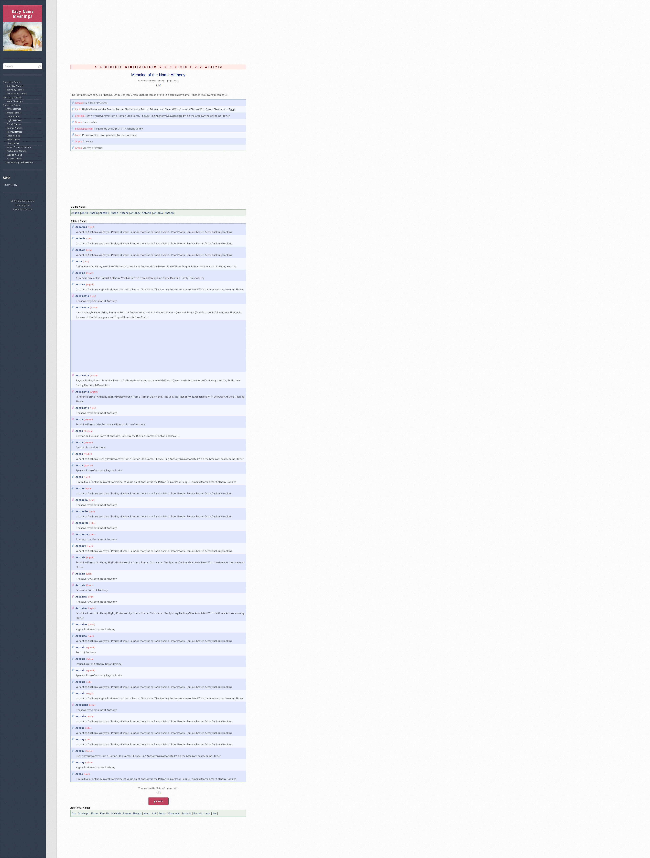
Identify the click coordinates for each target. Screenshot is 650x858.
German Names (14, 127)
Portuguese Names (16, 150)
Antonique (81, 704)
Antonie (80, 585)
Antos (79, 773)
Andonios (81, 226)
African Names (13, 108)
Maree (94, 813)
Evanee (127, 813)
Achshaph (83, 813)
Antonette (81, 534)
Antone (124, 212)
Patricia (197, 813)
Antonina (81, 596)
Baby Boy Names (15, 89)
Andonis (80, 238)
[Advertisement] (158, 31)
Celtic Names (13, 116)
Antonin (146, 212)
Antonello (81, 511)
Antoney (135, 212)
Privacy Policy (10, 184)
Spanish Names (14, 158)
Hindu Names (13, 135)
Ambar (162, 813)
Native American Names (18, 146)
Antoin (94, 212)
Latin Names (12, 143)
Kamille (104, 813)
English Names (13, 120)
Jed (214, 813)
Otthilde (116, 813)
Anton (114, 212)
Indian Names (13, 139)
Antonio (158, 212)
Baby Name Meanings (23, 13)
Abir (154, 813)
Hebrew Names (14, 131)
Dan (73, 813)
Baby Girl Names (14, 85)
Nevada (137, 813)
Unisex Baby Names (16, 93)
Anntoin (80, 249)
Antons (79, 727)
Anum (146, 813)
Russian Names (14, 154)
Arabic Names (13, 112)
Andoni (75, 212)
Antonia (80, 557)
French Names (13, 124)
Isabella (186, 813)
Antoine (104, 212)
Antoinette (82, 307)
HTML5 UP (27, 209)
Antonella (81, 499)
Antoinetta (82, 296)
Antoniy (169, 212)
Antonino (81, 624)
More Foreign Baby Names (19, 162)
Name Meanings (14, 101)
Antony (79, 739)
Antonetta (81, 522)
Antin (84, 212)
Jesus (207, 813)
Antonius (80, 716)
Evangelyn (174, 813)
